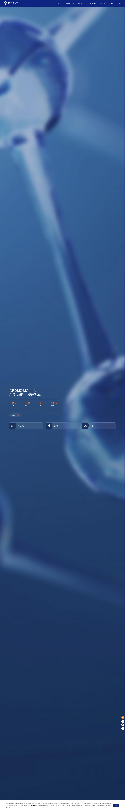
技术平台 (80, 3)
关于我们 (59, 3)
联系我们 (111, 3)
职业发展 (102, 3)
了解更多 (14, 415)
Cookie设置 (33, 805)
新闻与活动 (93, 3)
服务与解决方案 (70, 3)
